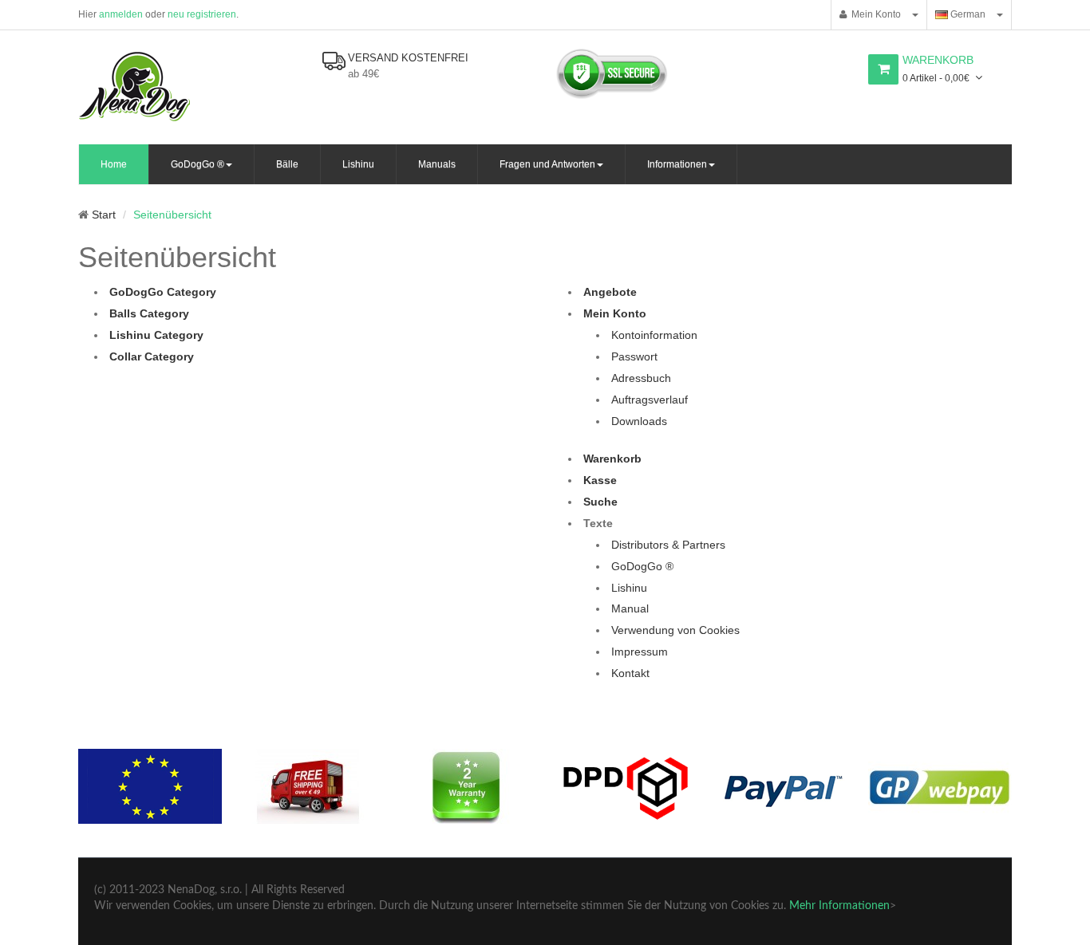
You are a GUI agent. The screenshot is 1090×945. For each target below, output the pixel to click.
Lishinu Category (156, 335)
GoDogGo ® (642, 566)
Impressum (639, 651)
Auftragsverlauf (649, 399)
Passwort (634, 356)
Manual (630, 608)
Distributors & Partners (668, 544)
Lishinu (629, 587)
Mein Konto (874, 14)
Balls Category (149, 313)
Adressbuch (641, 378)
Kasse (600, 480)
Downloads (639, 421)
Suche (600, 501)
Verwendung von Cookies (675, 630)
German (966, 14)
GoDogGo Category (162, 291)
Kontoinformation (654, 335)
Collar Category (151, 356)
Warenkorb (612, 458)
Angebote (610, 291)
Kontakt (630, 673)
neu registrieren (202, 14)
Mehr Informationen (839, 906)
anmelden (121, 14)
